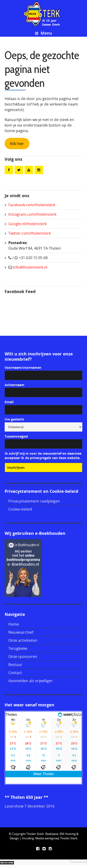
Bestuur (15, 664)
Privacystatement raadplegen (34, 501)
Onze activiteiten (22, 640)
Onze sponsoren (22, 656)
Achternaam (14, 385)
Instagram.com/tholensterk (32, 214)
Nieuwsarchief (20, 632)
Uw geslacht (14, 419)
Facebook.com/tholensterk (31, 204)
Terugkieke (17, 648)
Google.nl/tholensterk (27, 223)
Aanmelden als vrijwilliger (30, 680)
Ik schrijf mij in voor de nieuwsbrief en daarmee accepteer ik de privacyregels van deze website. (43, 455)
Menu (45, 33)
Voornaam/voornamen (23, 367)
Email (9, 402)
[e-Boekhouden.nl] (23, 567)
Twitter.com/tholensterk (29, 233)
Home (13, 624)
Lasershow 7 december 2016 (30, 806)
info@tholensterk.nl (29, 267)
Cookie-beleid (20, 509)
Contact (15, 672)
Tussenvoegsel (16, 436)
